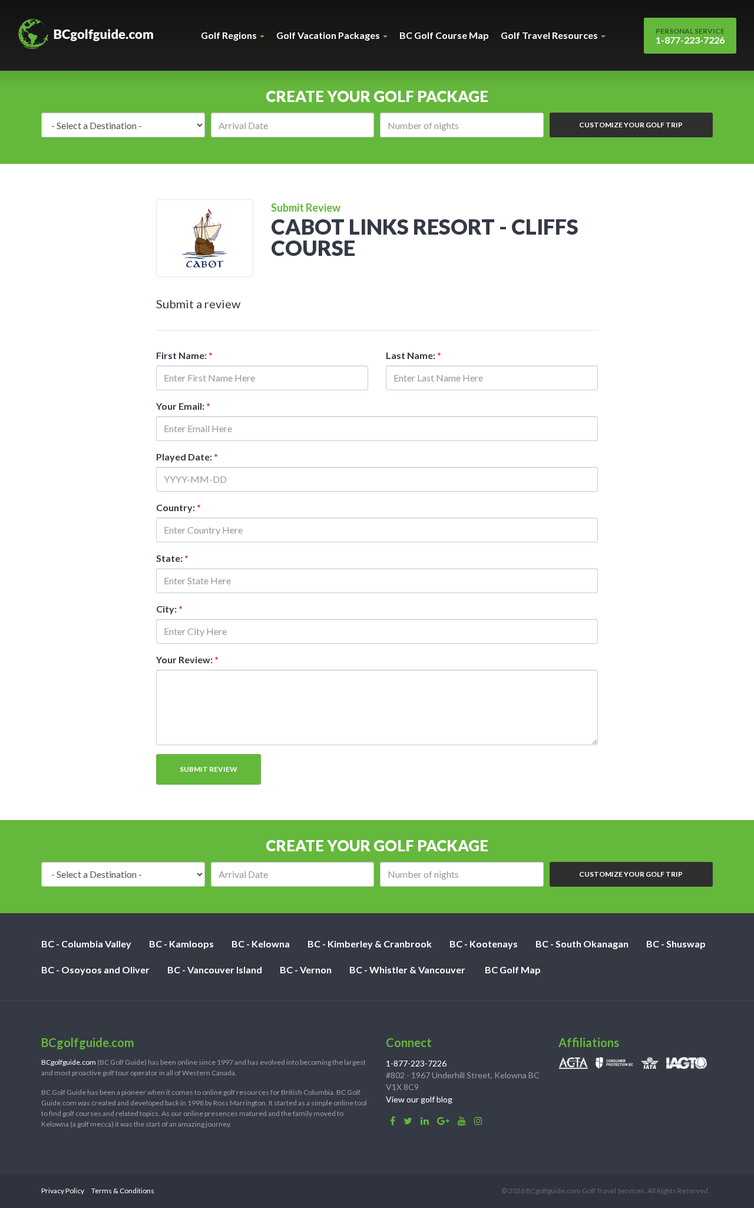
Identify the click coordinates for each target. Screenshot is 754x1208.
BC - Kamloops (181, 943)
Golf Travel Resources (550, 35)
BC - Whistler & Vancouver (407, 969)
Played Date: (187, 456)
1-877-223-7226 (690, 36)
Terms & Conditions (122, 1190)
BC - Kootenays (483, 943)
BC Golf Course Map (444, 35)
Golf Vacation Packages (329, 35)
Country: (178, 507)
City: (169, 608)
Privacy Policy (62, 1190)
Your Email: (183, 406)
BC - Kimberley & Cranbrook (369, 943)
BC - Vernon (306, 969)
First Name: (184, 355)
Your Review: (187, 659)
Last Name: (413, 355)
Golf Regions (230, 35)
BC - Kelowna (261, 943)
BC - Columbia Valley (86, 943)
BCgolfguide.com (68, 1062)
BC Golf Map (513, 969)
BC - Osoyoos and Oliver (95, 969)
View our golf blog (419, 1099)
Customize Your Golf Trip (631, 124)
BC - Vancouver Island (214, 969)
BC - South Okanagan (582, 943)
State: (172, 558)
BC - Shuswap (676, 943)
